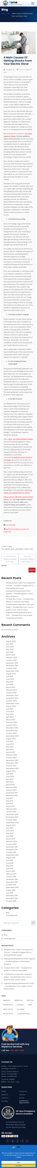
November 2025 (12, 666)
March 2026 (10, 655)
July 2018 (9, 893)
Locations (4, 1098)
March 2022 (10, 785)
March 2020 (10, 839)
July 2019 (9, 860)
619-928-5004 (12, 1076)
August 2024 (11, 706)
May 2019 (9, 866)
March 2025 (10, 687)
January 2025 (11, 693)
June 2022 (10, 776)
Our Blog (4, 1101)
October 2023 (11, 733)
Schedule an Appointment (24, 1102)
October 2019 (11, 852)
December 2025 (12, 663)
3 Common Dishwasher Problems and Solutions (27, 558)
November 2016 (12, 898)
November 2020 (12, 817)
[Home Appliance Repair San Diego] (16, 3)
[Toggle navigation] (32, 3)
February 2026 (11, 657)
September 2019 (12, 855)
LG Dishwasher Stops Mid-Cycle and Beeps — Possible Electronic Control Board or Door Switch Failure (20, 607)
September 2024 (12, 703)
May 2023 (9, 747)
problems (20, 1005)
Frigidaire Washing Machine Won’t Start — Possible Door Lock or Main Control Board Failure (19, 615)
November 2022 (12, 763)
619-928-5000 (17, 1050)
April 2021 (9, 804)
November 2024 (12, 698)
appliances (18, 1000)
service (26, 549)
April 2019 (9, 868)
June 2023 (10, 744)
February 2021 (11, 809)
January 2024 (11, 725)
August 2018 (10, 890)
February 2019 (11, 874)
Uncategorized (11, 915)
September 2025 (12, 671)
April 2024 (10, 717)
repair (13, 549)
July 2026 (9, 644)
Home (3, 1091)
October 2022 (11, 766)
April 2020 (10, 836)
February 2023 (11, 755)
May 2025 (9, 682)
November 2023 (12, 731)
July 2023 (9, 741)
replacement (19, 549)
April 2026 (10, 652)
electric (7, 549)
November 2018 (12, 882)
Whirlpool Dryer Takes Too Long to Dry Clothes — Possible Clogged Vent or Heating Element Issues (20, 585)
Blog (10, 546)
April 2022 (10, 782)
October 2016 (11, 901)
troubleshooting (23, 1014)
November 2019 (12, 850)
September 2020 (12, 822)
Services (22, 1095)
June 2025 (10, 679)
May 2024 (9, 714)
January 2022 (11, 790)
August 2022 (11, 771)
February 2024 (11, 722)
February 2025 (11, 690)
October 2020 (11, 820)
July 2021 (9, 798)
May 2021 (9, 801)
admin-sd (11, 69)
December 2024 (12, 695)
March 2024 (10, 720)
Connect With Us (12, 1072)
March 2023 (10, 752)
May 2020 (9, 833)
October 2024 (11, 701)
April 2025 (10, 685)
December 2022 (12, 760)
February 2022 (11, 787)
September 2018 (12, 887)
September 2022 (12, 768)
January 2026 (11, 660)
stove (31, 549)
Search (4, 566)
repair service (8, 1009)
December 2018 (12, 879)
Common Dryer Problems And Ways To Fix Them (10, 558)
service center (8, 1014)
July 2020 (9, 828)
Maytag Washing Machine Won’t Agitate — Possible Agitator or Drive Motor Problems (19, 593)
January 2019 (11, 877)
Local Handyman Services (15, 1122)
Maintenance (8, 1005)
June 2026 (10, 647)
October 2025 (11, 668)
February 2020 (11, 841)
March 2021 (10, 806)
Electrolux (30, 1000)
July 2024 (9, 709)
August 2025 (11, 674)
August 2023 (11, 739)
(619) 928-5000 (10, 525)
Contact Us (23, 1091)
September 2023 (12, 736)
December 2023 (12, 728)
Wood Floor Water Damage (15, 1125)
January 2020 (11, 844)
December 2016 (12, 896)
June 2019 (9, 863)
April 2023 (10, 749)
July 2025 (9, 676)
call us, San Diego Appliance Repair (20, 439)
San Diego (20, 1009)
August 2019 (10, 858)
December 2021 (12, 793)
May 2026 (9, 649)
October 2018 (11, 885)
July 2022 (9, 774)
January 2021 (11, 812)
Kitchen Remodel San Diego (16, 1127)
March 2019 (10, 871)
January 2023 (11, 758)
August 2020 (11, 825)
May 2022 (9, 779)
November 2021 (12, 795)
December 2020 (12, 814)
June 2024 (10, 712)
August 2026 (11, 641)
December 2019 (12, 847)
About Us (4, 1095)
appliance (6, 1000)
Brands (21, 1098)
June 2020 (10, 831)
